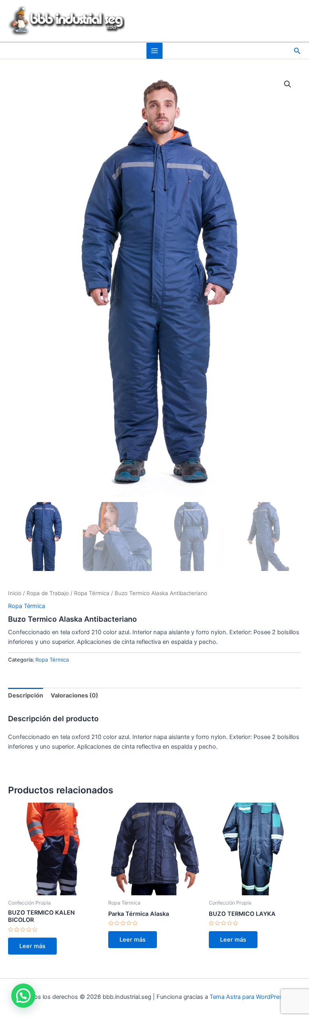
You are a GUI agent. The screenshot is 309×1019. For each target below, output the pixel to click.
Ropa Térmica (91, 593)
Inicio (14, 593)
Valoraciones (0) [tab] (74, 695)
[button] (297, 51)
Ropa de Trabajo (48, 593)
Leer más (32, 946)
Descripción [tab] (25, 695)
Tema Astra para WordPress (248, 996)
